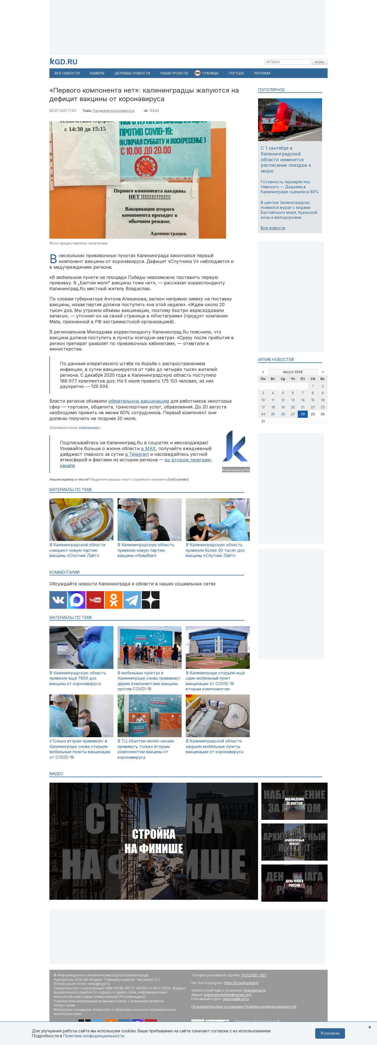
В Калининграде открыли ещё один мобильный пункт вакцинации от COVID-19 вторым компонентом (215, 681)
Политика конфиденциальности (270, 1006)
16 (323, 400)
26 (283, 414)
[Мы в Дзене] (151, 600)
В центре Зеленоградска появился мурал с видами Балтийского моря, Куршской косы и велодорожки (289, 210)
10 (263, 400)
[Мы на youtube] (95, 600)
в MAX (148, 448)
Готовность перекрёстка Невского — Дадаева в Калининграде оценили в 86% (290, 186)
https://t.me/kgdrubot (241, 983)
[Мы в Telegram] (132, 600)
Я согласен (330, 1033)
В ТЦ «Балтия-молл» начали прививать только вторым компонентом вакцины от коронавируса (146, 749)
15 (312, 400)
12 (283, 400)
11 (273, 400)
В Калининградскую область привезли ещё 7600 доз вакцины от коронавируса (77, 678)
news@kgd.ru (254, 990)
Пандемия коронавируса (114, 111)
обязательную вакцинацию (138, 401)
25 (273, 414)
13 (293, 400)
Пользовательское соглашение (217, 1006)
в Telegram (137, 454)
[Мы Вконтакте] (58, 600)
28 (303, 414)
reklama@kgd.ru (235, 999)
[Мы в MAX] (77, 600)
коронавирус (89, 427)
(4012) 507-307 (254, 975)
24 (263, 414)
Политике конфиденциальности (93, 1035)
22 (313, 407)
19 (283, 407)
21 (302, 407)
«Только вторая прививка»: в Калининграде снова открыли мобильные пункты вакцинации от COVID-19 (79, 749)
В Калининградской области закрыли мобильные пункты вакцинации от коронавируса (214, 746)
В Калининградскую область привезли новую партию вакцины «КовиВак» (146, 550)
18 (273, 407)
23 (323, 407)
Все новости (273, 227)
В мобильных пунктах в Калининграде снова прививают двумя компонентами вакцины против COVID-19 (149, 681)
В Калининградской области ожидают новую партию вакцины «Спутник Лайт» (77, 550)
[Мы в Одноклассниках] (114, 600)
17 (263, 407)
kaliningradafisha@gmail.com (228, 995)
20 (293, 407)
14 (303, 400)
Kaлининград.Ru (236, 470)
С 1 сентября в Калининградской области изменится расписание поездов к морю (286, 159)
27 (293, 414)
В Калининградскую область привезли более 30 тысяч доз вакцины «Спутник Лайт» (215, 550)
